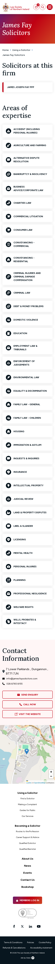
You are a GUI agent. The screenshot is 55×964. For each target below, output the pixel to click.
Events (27, 872)
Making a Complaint (27, 804)
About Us (27, 858)
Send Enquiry (29, 694)
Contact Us (28, 879)
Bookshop (27, 887)
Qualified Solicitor (27, 843)
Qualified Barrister (27, 849)
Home (5, 50)
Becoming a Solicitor (27, 825)
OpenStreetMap (39, 782)
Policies (30, 942)
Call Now (29, 704)
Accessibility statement (41, 948)
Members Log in (29, 900)
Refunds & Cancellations (14, 948)
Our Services (27, 816)
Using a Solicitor (21, 50)
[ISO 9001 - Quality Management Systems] (27, 914)
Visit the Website (29, 714)
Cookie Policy (45, 942)
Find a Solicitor (28, 798)
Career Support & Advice (27, 837)
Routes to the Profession (27, 831)
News (27, 865)
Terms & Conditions (13, 942)
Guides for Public (27, 810)
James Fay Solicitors (13, 55)
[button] (26, 751)
